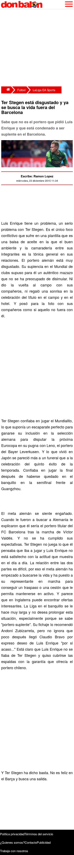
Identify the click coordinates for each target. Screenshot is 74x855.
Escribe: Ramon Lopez (37, 176)
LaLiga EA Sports (44, 90)
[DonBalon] (6, 89)
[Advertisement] (37, 48)
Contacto (31, 842)
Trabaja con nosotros (14, 851)
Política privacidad (12, 834)
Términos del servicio (38, 834)
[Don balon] (32, 4)
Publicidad (44, 842)
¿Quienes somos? (12, 842)
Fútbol (21, 90)
